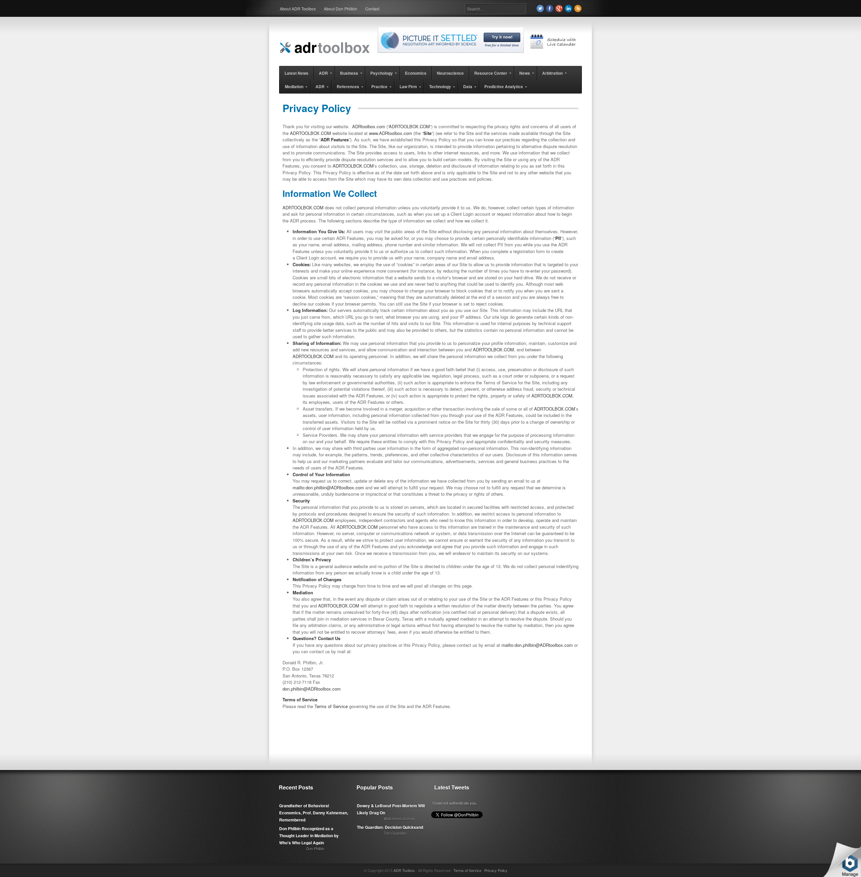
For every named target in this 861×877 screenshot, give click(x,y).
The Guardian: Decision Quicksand (390, 827)
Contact (372, 8)
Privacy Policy (496, 870)
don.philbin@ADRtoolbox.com (312, 689)
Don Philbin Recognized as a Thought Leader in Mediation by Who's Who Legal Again (309, 836)
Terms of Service (331, 706)
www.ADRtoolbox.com (390, 133)
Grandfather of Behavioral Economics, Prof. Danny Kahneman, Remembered (313, 813)
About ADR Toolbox (298, 8)
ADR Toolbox (404, 870)
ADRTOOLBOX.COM (409, 126)
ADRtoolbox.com (368, 126)
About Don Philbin (340, 8)
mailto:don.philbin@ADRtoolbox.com (328, 487)
